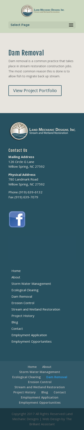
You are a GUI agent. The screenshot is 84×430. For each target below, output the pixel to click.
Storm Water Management (31, 283)
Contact (17, 328)
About (15, 277)
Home (16, 271)
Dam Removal (21, 296)
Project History (22, 316)
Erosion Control (22, 303)
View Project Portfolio (35, 90)
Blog (14, 322)
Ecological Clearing (25, 290)
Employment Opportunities (31, 341)
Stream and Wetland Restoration (35, 309)
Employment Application (29, 335)
